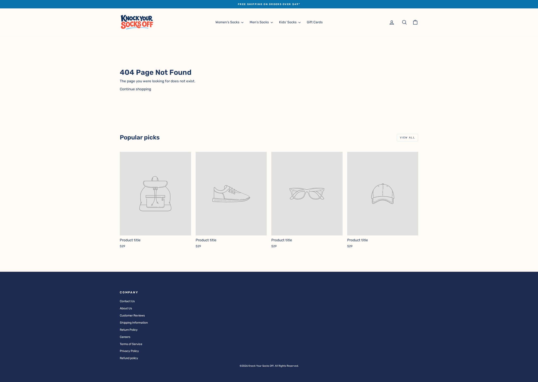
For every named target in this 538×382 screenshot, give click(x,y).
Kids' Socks (288, 22)
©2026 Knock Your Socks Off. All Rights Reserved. (269, 365)
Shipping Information (134, 322)
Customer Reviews (132, 315)
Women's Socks (227, 22)
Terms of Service (131, 344)
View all (407, 137)
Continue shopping (135, 89)
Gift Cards (315, 22)
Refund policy (129, 358)
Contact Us (127, 301)
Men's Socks (260, 22)
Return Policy (129, 330)
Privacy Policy (129, 351)
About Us (126, 308)
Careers (125, 337)
